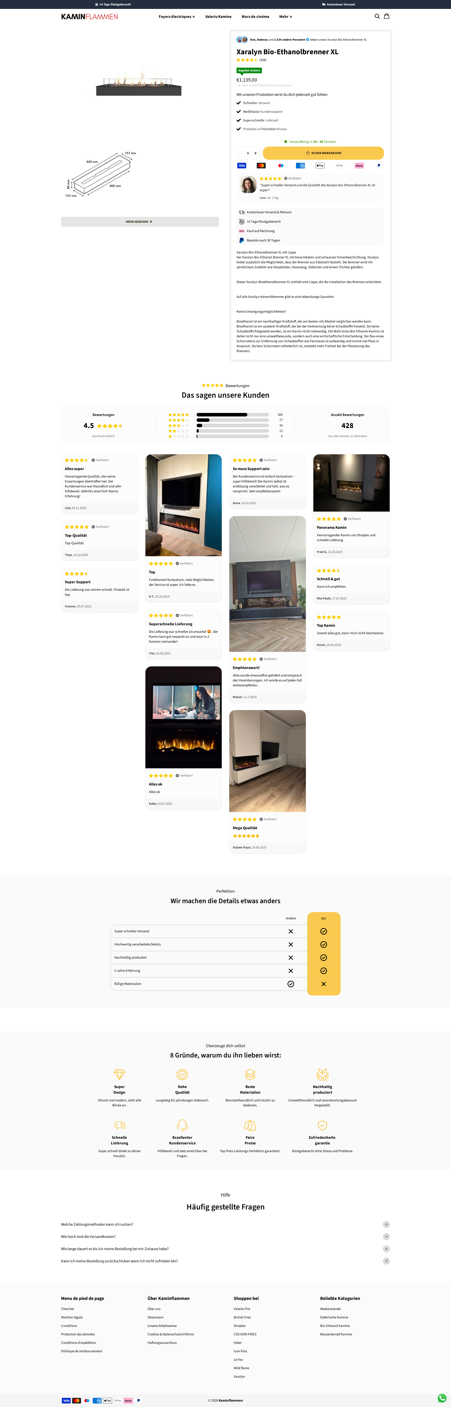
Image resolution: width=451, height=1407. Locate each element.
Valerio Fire (242, 1308)
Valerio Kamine (218, 16)
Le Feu (238, 1359)
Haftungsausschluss (162, 1342)
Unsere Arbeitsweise (162, 1325)
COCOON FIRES (245, 1334)
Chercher (67, 1308)
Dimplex (240, 1325)
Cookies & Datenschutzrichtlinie (171, 1334)
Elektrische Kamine (334, 1317)
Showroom (155, 1317)
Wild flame (241, 1368)
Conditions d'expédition (78, 1342)
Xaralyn (239, 1376)
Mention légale (72, 1317)
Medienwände (330, 1308)
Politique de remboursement (81, 1351)
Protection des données (78, 1334)
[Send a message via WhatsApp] (442, 1398)
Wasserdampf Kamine (336, 1334)
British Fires (242, 1317)
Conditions (69, 1325)
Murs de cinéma (255, 16)
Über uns (154, 1308)
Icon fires (240, 1351)
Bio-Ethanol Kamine (335, 1325)
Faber (238, 1342)
